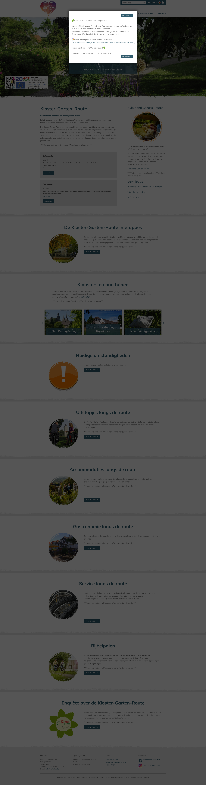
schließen (126, 15)
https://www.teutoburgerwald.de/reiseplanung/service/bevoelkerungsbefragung (105, 42)
